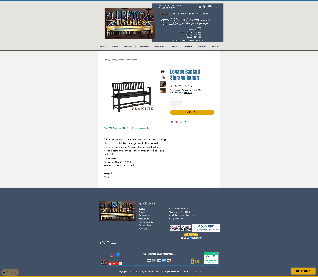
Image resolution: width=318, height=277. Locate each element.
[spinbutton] (175, 103)
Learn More (188, 92)
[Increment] (179, 103)
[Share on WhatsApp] (181, 121)
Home (106, 59)
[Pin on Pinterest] (176, 121)
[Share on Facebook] (171, 121)
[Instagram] (111, 254)
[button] (200, 6)
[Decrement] (172, 103)
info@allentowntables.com (181, 215)
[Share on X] (185, 121)
